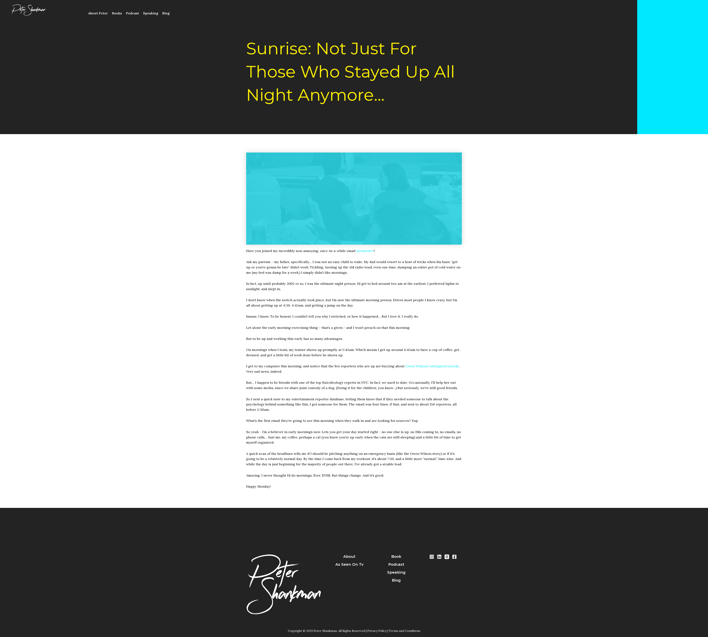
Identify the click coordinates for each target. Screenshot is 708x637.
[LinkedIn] (439, 556)
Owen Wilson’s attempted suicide (432, 366)
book (396, 556)
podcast (396, 564)
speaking (396, 572)
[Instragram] (431, 556)
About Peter (98, 13)
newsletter (364, 251)
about (349, 556)
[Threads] (447, 556)
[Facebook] (454, 556)
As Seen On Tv (349, 564)
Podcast (132, 13)
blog (396, 580)
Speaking (150, 13)
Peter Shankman (36, 20)
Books (117, 13)
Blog (166, 13)
